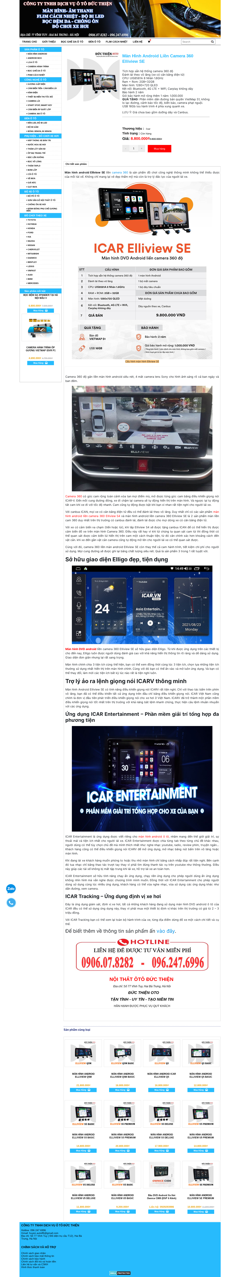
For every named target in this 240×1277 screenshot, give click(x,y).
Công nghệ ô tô (35, 79)
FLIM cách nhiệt (117, 41)
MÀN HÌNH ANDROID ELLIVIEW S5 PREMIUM (122, 1136)
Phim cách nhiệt (36, 75)
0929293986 (167, 1206)
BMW (30, 279)
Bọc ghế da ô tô (72, 41)
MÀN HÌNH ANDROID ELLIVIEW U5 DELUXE (83, 1197)
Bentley (32, 262)
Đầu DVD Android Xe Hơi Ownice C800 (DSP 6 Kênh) (161, 1197)
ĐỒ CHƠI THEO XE (35, 215)
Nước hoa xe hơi (36, 145)
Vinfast (31, 271)
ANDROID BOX (34, 58)
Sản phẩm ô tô (34, 49)
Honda (31, 228)
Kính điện (32, 92)
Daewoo (32, 258)
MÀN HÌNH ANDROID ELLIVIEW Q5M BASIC (122, 1075)
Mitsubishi (33, 254)
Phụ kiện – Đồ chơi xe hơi (41, 136)
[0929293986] (13, 904)
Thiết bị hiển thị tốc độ (40, 97)
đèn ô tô (94, 41)
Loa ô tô (32, 62)
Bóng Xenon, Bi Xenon (39, 131)
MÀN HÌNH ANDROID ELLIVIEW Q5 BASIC (201, 1075)
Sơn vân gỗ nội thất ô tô (41, 200)
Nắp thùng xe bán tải (39, 140)
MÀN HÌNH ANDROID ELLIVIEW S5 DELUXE (161, 1136)
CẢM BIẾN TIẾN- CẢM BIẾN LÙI (42, 88)
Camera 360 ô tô (36, 114)
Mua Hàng (81, 1090)
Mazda (31, 241)
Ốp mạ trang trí (36, 153)
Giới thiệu (49, 41)
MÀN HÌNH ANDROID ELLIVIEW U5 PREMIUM (201, 1136)
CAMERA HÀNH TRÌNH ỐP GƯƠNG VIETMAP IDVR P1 (40, 370)
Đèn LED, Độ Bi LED (37, 123)
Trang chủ (29, 41)
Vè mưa (31, 178)
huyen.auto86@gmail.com (43, 1233)
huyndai (32, 224)
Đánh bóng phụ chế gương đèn (42, 210)
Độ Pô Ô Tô (33, 196)
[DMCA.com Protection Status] (120, 1273)
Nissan (31, 245)
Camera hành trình (38, 66)
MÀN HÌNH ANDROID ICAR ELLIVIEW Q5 (161, 1075)
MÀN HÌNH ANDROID (37, 54)
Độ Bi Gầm (32, 127)
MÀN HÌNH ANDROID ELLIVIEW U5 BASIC (122, 1197)
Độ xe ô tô (31, 191)
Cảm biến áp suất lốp (39, 109)
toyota (31, 220)
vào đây (166, 931)
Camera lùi (33, 101)
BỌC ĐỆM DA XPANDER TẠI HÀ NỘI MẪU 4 (40, 318)
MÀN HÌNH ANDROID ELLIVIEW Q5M (83, 1075)
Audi (30, 275)
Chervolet (33, 249)
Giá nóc (31, 183)
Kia (29, 237)
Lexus (30, 266)
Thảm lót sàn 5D (36, 149)
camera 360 (120, 172)
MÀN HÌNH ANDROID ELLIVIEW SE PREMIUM (200, 1197)
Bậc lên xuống (35, 157)
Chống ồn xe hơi (36, 204)
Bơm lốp (32, 170)
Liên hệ (137, 41)
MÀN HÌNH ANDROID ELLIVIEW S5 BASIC (83, 1136)
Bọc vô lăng (34, 161)
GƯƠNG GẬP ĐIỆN (36, 84)
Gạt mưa (32, 187)
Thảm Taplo (33, 166)
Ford (30, 233)
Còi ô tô (32, 174)
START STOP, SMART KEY (39, 105)
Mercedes (32, 283)
